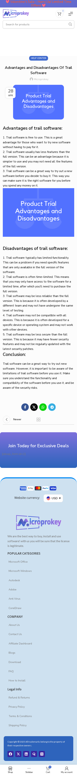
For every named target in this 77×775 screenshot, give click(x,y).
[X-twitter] (18, 754)
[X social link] (34, 407)
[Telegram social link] (52, 407)
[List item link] (38, 562)
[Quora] (34, 754)
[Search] (70, 24)
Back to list (38, 419)
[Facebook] (10, 754)
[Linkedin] (26, 754)
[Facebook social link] (25, 407)
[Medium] (42, 754)
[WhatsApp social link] (43, 407)
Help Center (38, 58)
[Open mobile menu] (70, 13)
